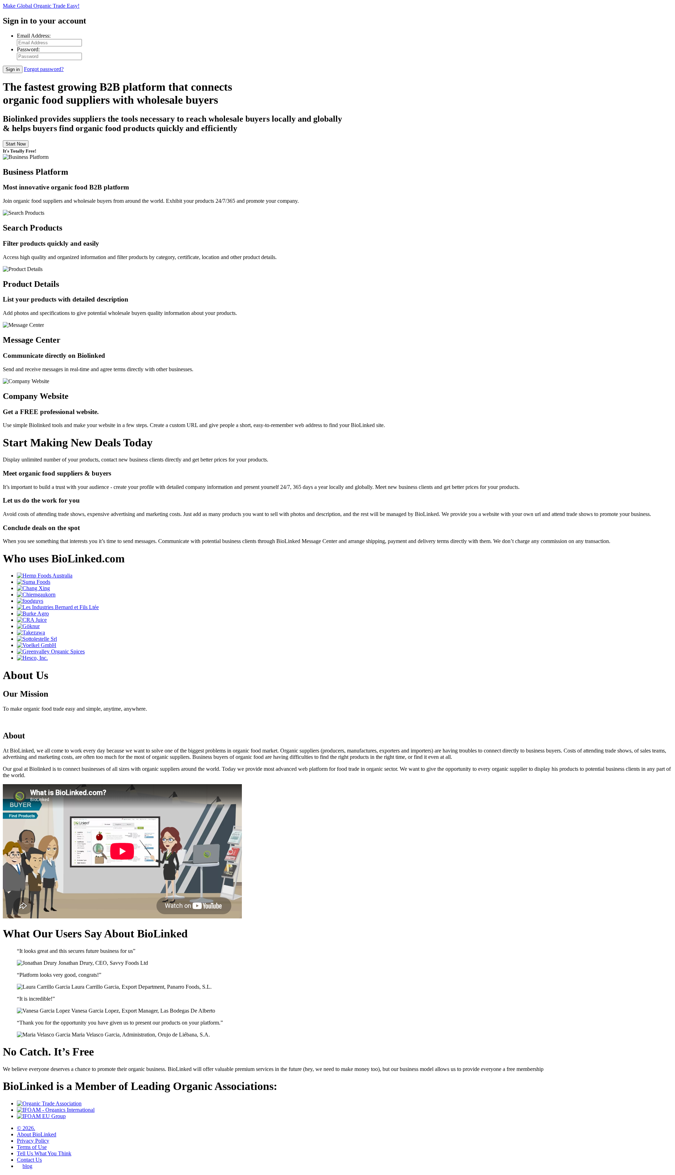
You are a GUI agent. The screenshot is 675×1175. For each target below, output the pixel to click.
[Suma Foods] (33, 582)
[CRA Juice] (32, 620)
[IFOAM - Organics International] (56, 1110)
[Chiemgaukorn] (36, 595)
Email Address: (34, 36)
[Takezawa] (31, 632)
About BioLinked (36, 1134)
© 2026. (26, 1128)
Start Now (16, 144)
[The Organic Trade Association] (49, 1103)
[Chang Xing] (33, 588)
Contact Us (29, 1160)
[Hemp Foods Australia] (44, 576)
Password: (28, 49)
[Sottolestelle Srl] (37, 639)
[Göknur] (28, 626)
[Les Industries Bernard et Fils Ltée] (58, 607)
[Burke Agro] (33, 613)
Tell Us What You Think (44, 1153)
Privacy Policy (33, 1141)
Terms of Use (32, 1147)
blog (27, 1166)
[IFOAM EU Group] (41, 1116)
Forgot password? (44, 69)
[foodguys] (30, 601)
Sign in (13, 69)
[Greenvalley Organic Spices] (51, 651)
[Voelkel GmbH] (36, 645)
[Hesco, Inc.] (32, 658)
